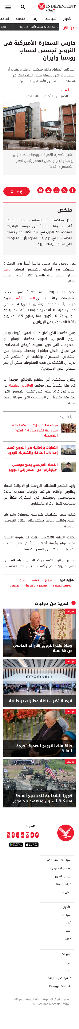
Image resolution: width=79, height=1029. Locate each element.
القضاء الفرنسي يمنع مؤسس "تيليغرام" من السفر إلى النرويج (33, 467)
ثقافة (67, 939)
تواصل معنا (63, 884)
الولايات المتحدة (21, 385)
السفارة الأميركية (22, 298)
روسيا (7, 269)
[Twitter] (32, 835)
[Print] (40, 190)
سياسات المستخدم (59, 860)
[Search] (23, 7)
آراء (36, 19)
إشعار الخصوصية (60, 868)
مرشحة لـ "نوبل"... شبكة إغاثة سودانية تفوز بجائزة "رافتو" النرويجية (35, 430)
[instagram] (27, 835)
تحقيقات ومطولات (59, 978)
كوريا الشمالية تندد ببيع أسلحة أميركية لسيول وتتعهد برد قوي (42, 798)
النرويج (49, 580)
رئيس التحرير (63, 876)
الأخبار (67, 19)
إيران (22, 580)
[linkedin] (17, 835)
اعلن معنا (65, 892)
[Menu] (8, 7)
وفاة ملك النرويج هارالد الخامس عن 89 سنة (42, 648)
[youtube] (22, 835)
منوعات (66, 954)
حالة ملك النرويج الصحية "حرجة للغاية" (44, 748)
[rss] (8, 835)
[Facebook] (37, 835)
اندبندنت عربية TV (59, 986)
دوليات (41, 603)
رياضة (67, 962)
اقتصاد (21, 19)
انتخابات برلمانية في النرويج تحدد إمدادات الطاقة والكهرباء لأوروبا (32, 450)
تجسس (14, 586)
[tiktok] (13, 835)
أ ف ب (65, 90)
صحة (68, 970)
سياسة (50, 19)
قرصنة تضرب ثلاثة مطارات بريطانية (40, 701)
